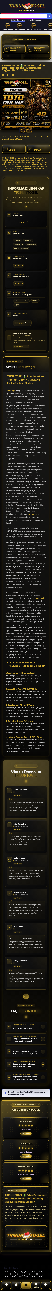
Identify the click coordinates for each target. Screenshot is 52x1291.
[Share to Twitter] (6, 1274)
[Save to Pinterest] (27, 1274)
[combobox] (23, 16)
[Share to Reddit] (34, 1274)
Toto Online (32, 514)
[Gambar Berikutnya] (50, 105)
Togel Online (40, 598)
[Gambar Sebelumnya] (2, 105)
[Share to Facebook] (13, 1274)
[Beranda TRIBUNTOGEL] (27, 7)
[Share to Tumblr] (40, 1274)
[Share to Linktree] (20, 1274)
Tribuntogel (10, 390)
